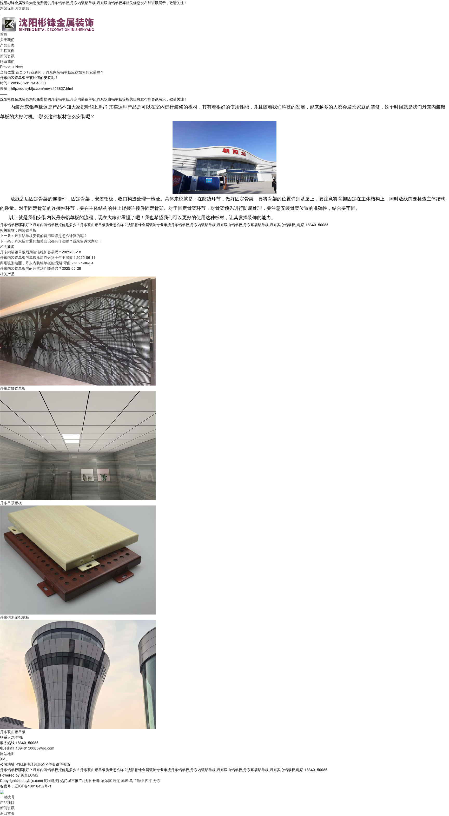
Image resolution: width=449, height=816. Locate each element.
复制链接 (50, 780)
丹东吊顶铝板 (11, 502)
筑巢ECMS (29, 775)
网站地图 (7, 753)
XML (4, 758)
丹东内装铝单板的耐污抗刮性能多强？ (31, 268)
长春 (96, 780)
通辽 (116, 780)
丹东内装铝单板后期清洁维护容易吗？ (31, 251)
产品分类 (7, 45)
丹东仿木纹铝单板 (14, 617)
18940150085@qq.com (35, 748)
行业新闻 (34, 72)
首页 (3, 34)
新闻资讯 (7, 55)
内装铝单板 (27, 230)
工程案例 (7, 50)
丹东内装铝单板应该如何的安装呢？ (75, 72)
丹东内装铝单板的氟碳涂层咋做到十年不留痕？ (38, 257)
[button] (7, 66)
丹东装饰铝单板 (12, 388)
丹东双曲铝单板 (12, 731)
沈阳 (87, 780)
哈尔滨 (106, 780)
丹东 (157, 780)
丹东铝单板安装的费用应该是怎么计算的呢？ (51, 235)
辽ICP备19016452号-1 (33, 785)
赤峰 (124, 780)
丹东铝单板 (60, 2)
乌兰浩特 (136, 780)
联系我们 (7, 61)
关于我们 (7, 39)
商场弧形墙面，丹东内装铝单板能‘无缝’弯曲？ (37, 262)
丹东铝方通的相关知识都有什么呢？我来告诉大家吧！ (58, 241)
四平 (148, 780)
